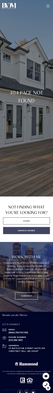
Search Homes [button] (26, 230)
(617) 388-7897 (16, 340)
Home (26, 221)
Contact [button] (26, 296)
